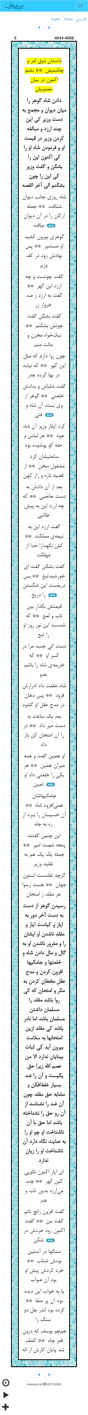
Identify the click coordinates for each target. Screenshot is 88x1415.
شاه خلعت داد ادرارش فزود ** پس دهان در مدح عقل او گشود (44, 695)
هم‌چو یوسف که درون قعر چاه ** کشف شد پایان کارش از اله (44, 1341)
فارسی (81, 19)
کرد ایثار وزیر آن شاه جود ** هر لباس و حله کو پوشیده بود (44, 436)
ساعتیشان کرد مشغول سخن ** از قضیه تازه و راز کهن (44, 466)
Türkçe (68, 19)
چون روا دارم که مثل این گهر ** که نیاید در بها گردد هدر (44, 365)
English (56, 19)
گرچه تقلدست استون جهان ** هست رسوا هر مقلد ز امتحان (44, 885)
